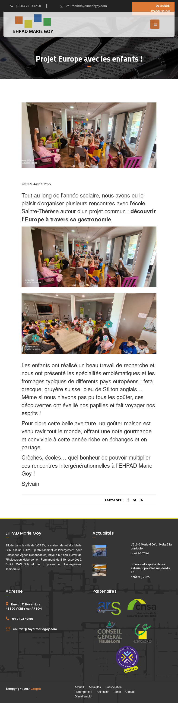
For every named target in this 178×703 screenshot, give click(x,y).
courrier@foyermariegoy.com (86, 6)
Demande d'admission (160, 8)
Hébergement (83, 691)
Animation (103, 691)
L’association (113, 687)
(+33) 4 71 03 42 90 (28, 6)
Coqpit (36, 689)
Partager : (114, 500)
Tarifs (117, 691)
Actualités (95, 687)
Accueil (79, 687)
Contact (130, 691)
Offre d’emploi (83, 696)
